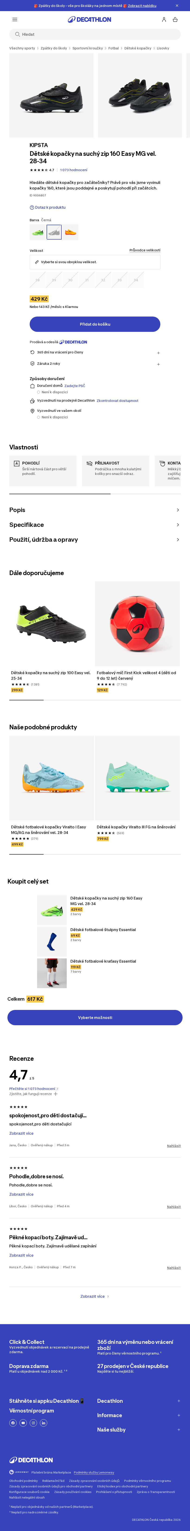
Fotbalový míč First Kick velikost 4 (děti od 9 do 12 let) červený (137, 675)
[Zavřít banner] (177, 5)
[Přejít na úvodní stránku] (89, 19)
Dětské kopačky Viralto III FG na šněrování (136, 827)
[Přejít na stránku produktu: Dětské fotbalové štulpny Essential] (52, 942)
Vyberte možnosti (95, 1017)
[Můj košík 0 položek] (175, 19)
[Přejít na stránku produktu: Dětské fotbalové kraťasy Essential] (52, 973)
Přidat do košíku (95, 324)
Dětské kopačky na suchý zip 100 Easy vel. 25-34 (51, 675)
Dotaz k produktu (50, 207)
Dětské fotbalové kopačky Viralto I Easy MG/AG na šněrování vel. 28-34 (49, 830)
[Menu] (14, 19)
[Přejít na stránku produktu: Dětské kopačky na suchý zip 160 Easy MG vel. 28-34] (52, 910)
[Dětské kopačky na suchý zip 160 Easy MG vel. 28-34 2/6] (140, 95)
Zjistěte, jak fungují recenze (30, 1094)
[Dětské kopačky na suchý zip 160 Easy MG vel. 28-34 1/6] (51, 95)
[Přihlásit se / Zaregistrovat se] (164, 19)
